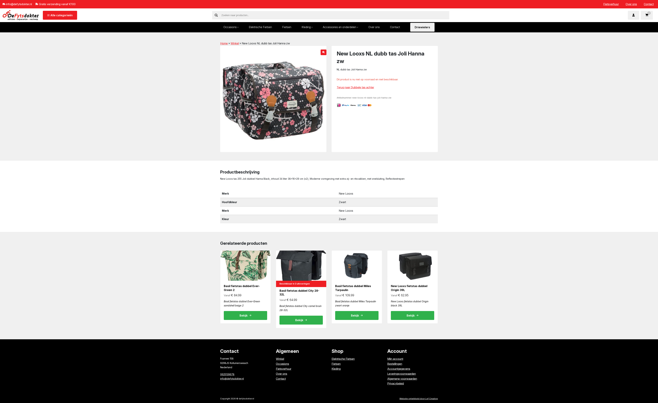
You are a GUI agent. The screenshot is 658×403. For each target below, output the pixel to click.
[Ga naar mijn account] (633, 15)
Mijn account (395, 359)
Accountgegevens (398, 368)
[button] (323, 52)
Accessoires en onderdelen (339, 27)
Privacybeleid (395, 383)
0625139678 (227, 374)
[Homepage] (21, 15)
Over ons (631, 4)
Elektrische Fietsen (260, 27)
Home (224, 43)
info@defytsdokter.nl (232, 378)
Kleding (306, 27)
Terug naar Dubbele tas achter (355, 87)
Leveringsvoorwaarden (401, 373)
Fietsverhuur (611, 4)
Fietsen (286, 27)
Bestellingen (394, 363)
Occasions (230, 27)
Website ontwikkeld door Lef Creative (418, 398)
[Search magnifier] (216, 15)
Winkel (235, 43)
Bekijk (244, 315)
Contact (649, 4)
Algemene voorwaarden (402, 378)
